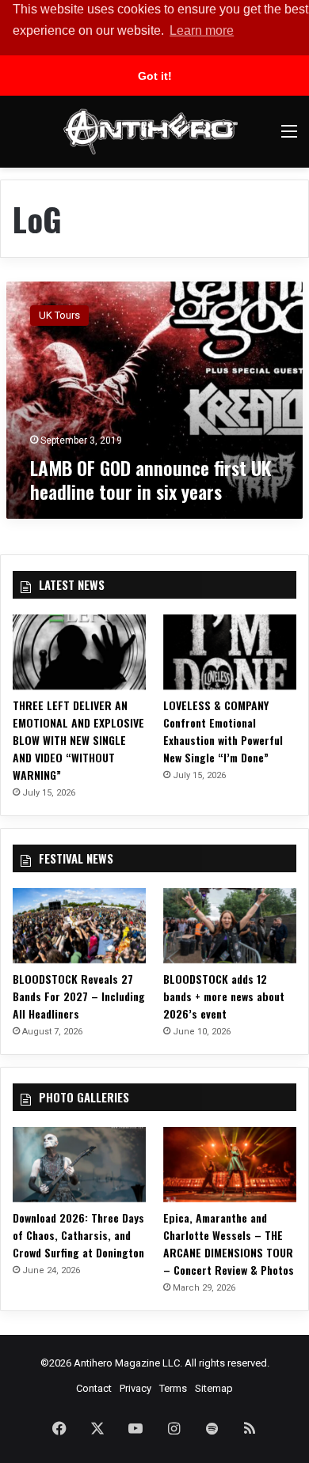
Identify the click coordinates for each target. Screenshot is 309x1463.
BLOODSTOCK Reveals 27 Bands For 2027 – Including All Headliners (79, 996)
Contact (94, 1388)
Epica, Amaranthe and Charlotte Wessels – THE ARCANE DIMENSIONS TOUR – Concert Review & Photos (228, 1243)
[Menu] (289, 137)
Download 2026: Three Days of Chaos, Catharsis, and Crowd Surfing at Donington (78, 1235)
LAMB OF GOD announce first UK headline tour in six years (150, 479)
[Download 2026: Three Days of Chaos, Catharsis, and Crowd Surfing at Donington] (79, 1164)
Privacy (135, 1388)
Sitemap (214, 1388)
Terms (173, 1388)
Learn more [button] (202, 30)
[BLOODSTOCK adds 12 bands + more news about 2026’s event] (229, 925)
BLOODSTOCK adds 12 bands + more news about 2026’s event (223, 996)
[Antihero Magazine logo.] (150, 132)
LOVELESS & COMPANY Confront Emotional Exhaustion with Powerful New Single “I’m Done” (223, 731)
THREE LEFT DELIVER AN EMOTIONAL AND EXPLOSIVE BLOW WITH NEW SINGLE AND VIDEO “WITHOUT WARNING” (78, 740)
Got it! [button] (155, 76)
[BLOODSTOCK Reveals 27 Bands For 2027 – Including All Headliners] (79, 925)
